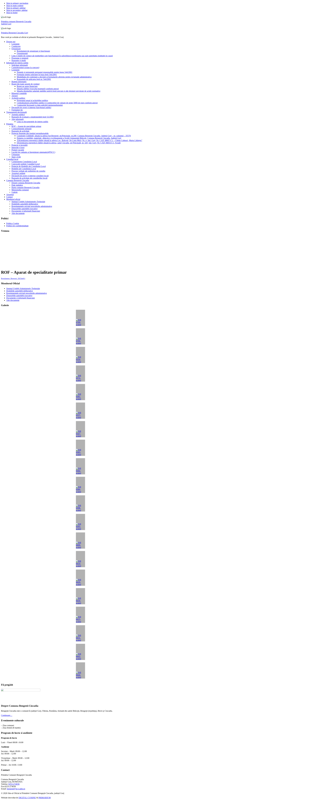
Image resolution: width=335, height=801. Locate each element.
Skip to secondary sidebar (16, 10)
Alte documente (12, 300)
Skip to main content (14, 5)
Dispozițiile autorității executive (19, 295)
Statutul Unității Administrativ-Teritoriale (23, 288)
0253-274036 (13, 784)
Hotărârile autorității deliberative (19, 291)
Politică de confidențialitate (17, 226)
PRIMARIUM (44, 798)
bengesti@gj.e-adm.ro (16, 789)
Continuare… (6, 715)
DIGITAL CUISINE (27, 798)
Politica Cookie (12, 223)
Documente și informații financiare (20, 298)
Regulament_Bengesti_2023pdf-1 (13, 278)
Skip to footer (12, 13)
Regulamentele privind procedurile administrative (26, 293)
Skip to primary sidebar (16, 8)
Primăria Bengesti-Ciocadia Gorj (14, 33)
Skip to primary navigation (17, 3)
